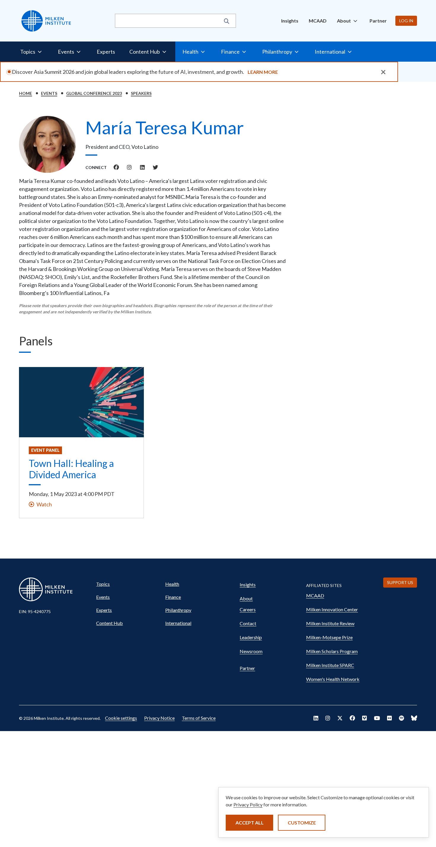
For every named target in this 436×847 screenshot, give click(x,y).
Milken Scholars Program (332, 651)
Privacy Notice (159, 718)
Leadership (251, 637)
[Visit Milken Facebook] (352, 718)
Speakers (141, 93)
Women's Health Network (332, 679)
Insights (289, 20)
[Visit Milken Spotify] (401, 718)
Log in (406, 20)
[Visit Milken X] (340, 718)
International (178, 623)
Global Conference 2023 (94, 93)
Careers (248, 609)
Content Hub (109, 623)
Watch (44, 504)
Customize (302, 822)
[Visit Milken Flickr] (389, 718)
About (246, 598)
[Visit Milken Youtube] (377, 718)
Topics (103, 584)
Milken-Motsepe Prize (329, 637)
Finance (173, 597)
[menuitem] (289, 20)
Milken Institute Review (330, 623)
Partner (378, 20)
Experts (106, 51)
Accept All (249, 822)
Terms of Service (199, 718)
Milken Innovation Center (332, 609)
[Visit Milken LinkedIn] (316, 718)
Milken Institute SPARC (330, 665)
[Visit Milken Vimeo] (364, 718)
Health (172, 584)
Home (25, 93)
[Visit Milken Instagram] (327, 718)
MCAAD (318, 20)
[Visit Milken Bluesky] (414, 718)
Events (49, 93)
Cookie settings (121, 718)
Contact (248, 623)
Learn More (263, 72)
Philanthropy (178, 610)
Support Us (400, 582)
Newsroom (251, 651)
